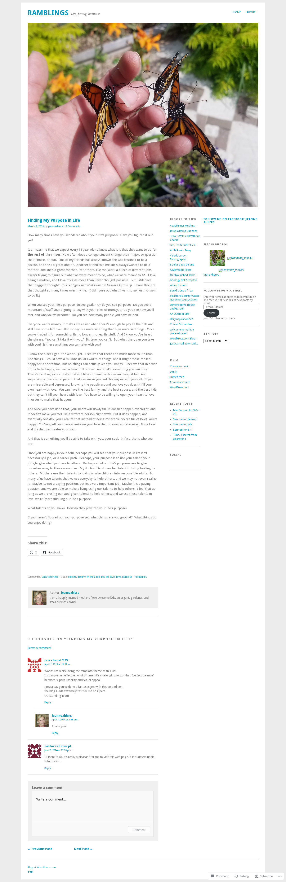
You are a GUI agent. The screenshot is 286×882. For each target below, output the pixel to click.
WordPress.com (179, 387)
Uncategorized (50, 576)
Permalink (140, 576)
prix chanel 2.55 (56, 660)
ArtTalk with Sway (180, 250)
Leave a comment (39, 648)
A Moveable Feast (180, 269)
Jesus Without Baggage (183, 230)
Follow (211, 313)
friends (91, 576)
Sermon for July (182, 424)
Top (30, 871)
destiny (81, 576)
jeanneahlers (55, 226)
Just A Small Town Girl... (184, 343)
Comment (139, 829)
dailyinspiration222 (181, 319)
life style (110, 576)
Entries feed (177, 376)
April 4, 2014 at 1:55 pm (64, 719)
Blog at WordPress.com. (42, 867)
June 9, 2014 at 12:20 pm (57, 750)
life (102, 576)
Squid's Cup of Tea (181, 290)
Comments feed (179, 382)
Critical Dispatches (181, 324)
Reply (47, 702)
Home (237, 12)
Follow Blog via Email (223, 290)
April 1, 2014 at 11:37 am (57, 664)
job (98, 576)
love (118, 576)
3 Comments (73, 226)
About (251, 12)
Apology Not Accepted (183, 280)
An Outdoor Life (179, 313)
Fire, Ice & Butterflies (182, 245)
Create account (179, 366)
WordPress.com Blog (182, 338)
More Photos (211, 274)
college (72, 576)
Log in (173, 371)
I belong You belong (182, 264)
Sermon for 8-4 (182, 429)
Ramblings (48, 13)
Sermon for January (185, 419)
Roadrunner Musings (182, 225)
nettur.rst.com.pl (57, 746)
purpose (127, 576)
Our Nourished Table (182, 275)
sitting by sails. (178, 285)
